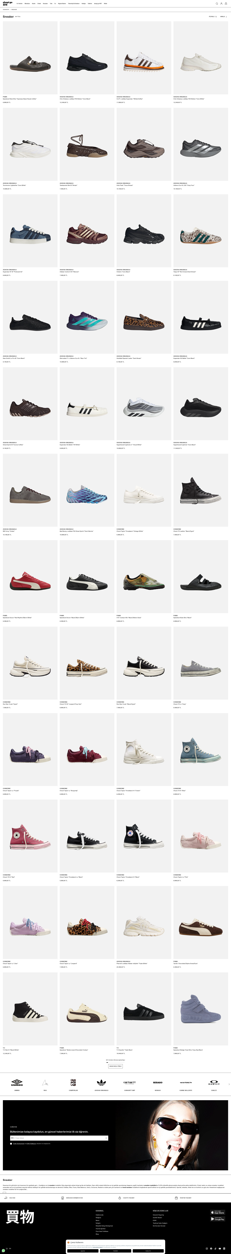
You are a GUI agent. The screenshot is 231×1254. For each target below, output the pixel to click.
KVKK (154, 1220)
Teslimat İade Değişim (160, 1223)
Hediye (84, 3)
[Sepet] (226, 3)
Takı (51, 3)
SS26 (105, 3)
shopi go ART (98, 3)
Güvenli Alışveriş (158, 1215)
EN (10, 1248)
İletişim (98, 1223)
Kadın (33, 3)
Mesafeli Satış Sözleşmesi (104, 1226)
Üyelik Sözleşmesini (18, 1143)
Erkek (39, 3)
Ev (55, 3)
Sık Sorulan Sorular (159, 1226)
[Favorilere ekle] (55, 24)
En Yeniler (19, 3)
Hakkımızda (99, 1215)
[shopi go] (7, 3)
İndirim (90, 3)
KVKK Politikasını (31, 1143)
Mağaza (98, 1217)
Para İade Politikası (102, 1231)
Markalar (27, 3)
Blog (97, 1234)
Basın (97, 1220)
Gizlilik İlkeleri (157, 1217)
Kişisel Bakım (62, 3)
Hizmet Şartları (101, 1228)
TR (7, 1248)
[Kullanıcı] (221, 3)
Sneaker (45, 3)
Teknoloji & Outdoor (73, 3)
